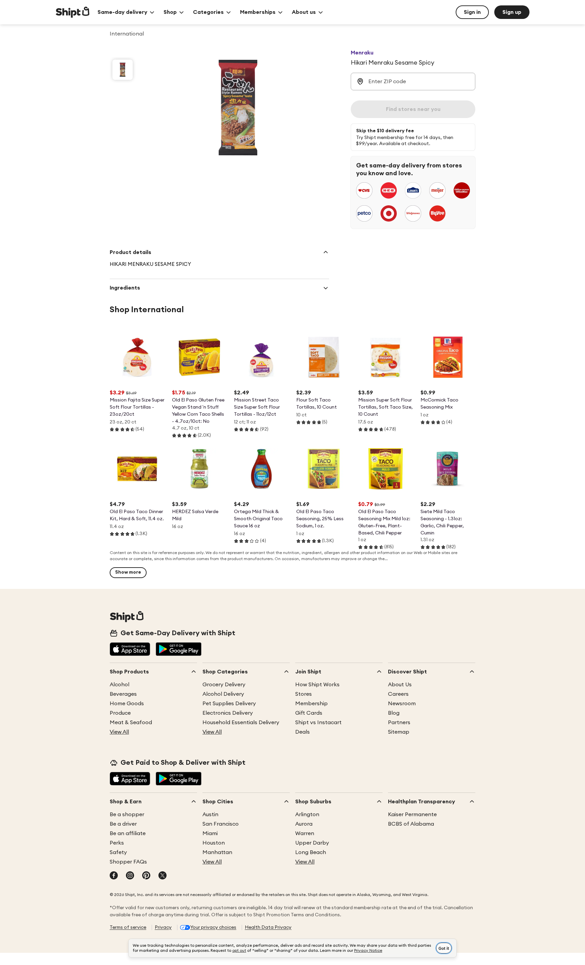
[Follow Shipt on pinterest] (146, 876)
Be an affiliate (128, 833)
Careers (398, 694)
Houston (213, 843)
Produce (120, 713)
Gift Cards (308, 713)
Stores (303, 694)
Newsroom (402, 703)
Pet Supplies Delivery (229, 703)
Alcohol (119, 684)
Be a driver (123, 824)
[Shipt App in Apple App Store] (130, 649)
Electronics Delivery (227, 713)
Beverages (123, 694)
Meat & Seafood (131, 722)
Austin (210, 814)
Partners (399, 722)
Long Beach (310, 852)
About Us (400, 684)
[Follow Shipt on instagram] (130, 876)
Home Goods (127, 703)
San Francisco (220, 824)
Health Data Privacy (268, 927)
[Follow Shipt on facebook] (114, 876)
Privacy (163, 927)
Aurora (303, 824)
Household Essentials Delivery (240, 722)
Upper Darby (312, 843)
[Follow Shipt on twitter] (162, 876)
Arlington (307, 814)
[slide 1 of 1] (122, 70)
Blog (393, 713)
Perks (117, 843)
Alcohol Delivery (223, 694)
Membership (311, 703)
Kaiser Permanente (412, 814)
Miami (210, 833)
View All (119, 732)
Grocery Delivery (223, 684)
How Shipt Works (317, 684)
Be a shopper (127, 814)
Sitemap (398, 732)
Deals (302, 732)
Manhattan (217, 852)
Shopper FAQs (128, 862)
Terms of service (128, 927)
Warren (304, 833)
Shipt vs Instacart (318, 722)
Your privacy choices (213, 927)
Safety (118, 852)
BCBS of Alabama (411, 824)
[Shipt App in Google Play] (178, 649)
